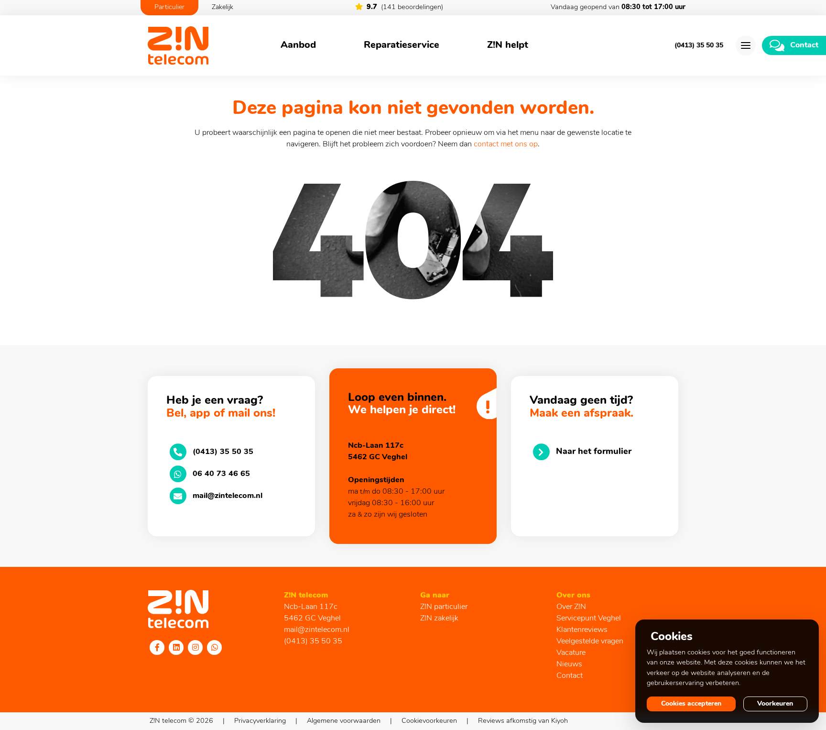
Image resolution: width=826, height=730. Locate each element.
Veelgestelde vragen (589, 641)
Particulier (169, 7)
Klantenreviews (582, 630)
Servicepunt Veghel (588, 618)
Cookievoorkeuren (429, 721)
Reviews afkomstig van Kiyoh (523, 721)
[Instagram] (195, 647)
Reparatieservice (401, 45)
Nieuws (569, 664)
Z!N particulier (443, 607)
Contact (569, 676)
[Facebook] (157, 647)
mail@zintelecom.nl (316, 630)
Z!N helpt (507, 45)
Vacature (571, 653)
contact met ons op (506, 144)
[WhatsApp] (214, 647)
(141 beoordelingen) (405, 7)
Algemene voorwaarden (343, 721)
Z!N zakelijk (439, 618)
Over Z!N (571, 607)
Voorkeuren (775, 704)
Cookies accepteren (691, 704)
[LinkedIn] (176, 647)
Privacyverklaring (260, 721)
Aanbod (298, 45)
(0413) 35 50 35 (698, 45)
